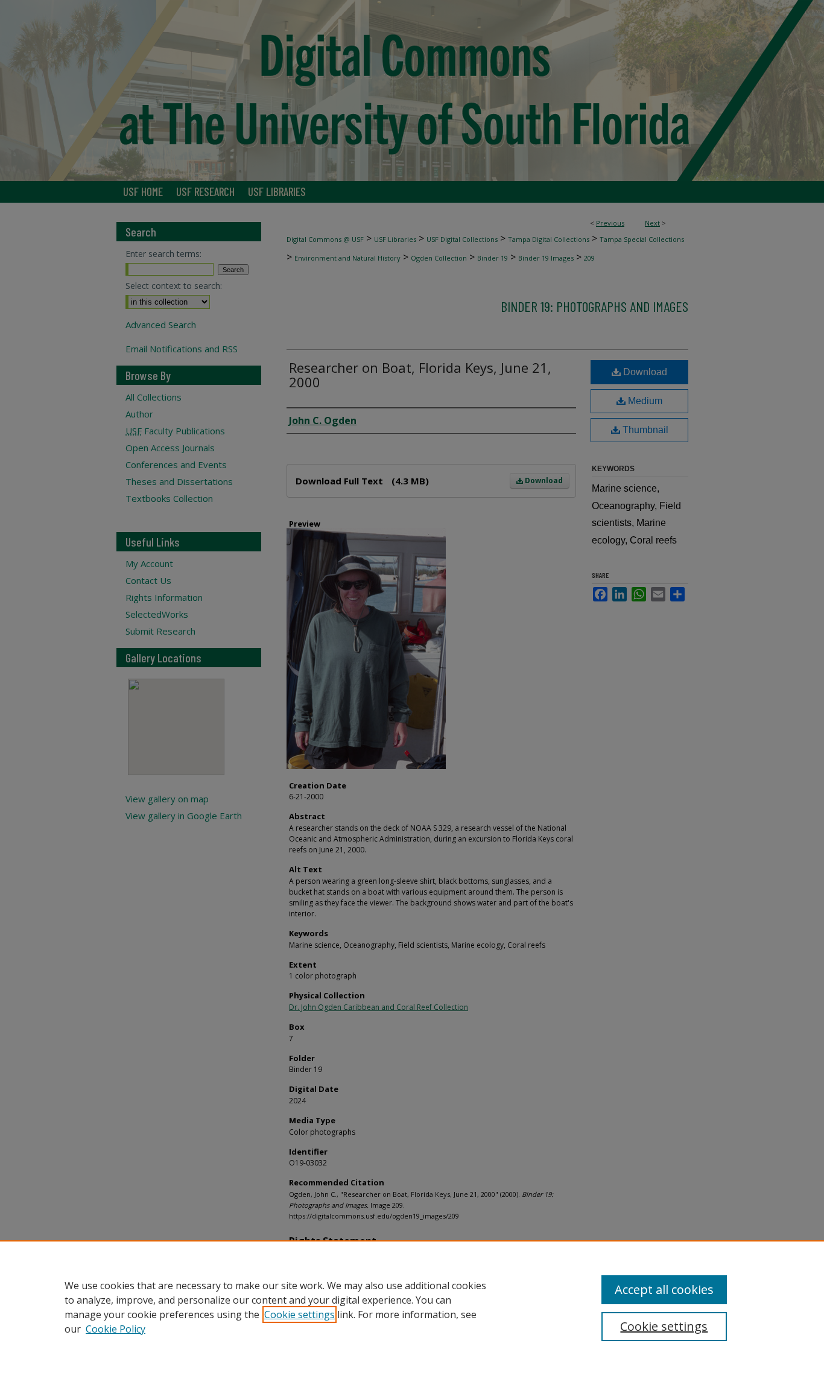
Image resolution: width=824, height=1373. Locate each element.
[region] (412, 1306)
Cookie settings (299, 1314)
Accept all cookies (664, 1289)
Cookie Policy (115, 1329)
